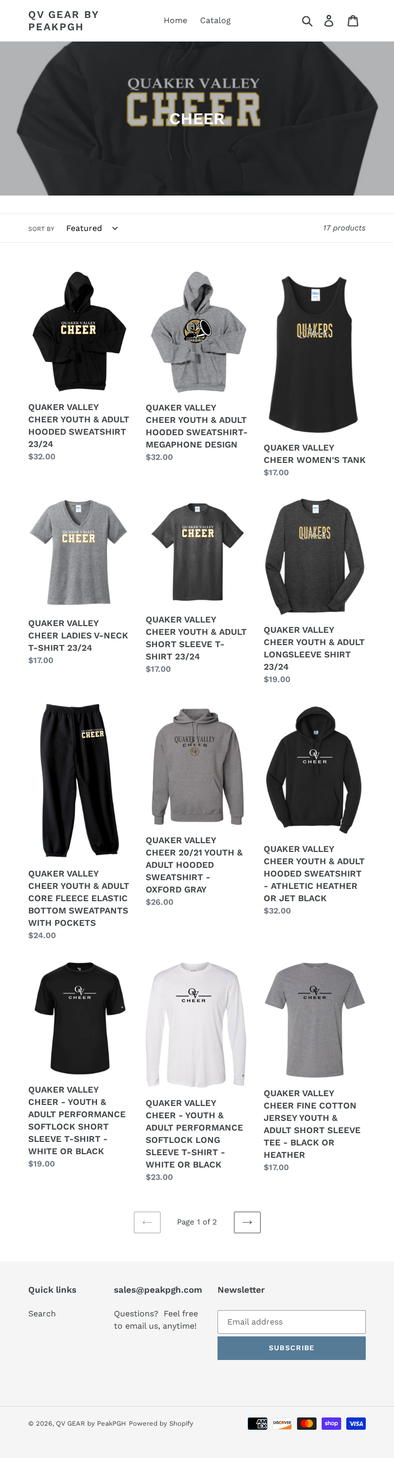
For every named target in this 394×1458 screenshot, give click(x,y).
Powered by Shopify (161, 1423)
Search (42, 1313)
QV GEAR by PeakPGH (63, 20)
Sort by (41, 228)
